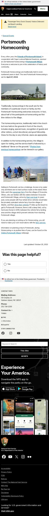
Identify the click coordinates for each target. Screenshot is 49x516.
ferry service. (41, 223)
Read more (12, 27)
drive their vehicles (21, 205)
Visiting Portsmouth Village (11, 233)
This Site (24, 351)
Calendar (23, 14)
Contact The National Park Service (14, 482)
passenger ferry (19, 192)
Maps (16, 14)
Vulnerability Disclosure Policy (12, 496)
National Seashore (19, 9)
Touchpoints (8, 281)
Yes (8, 264)
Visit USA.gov (7, 511)
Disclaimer (5, 493)
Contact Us (6, 310)
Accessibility (5, 468)
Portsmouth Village (34, 62)
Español (6, 325)
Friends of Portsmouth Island (29, 57)
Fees (30, 14)
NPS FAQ (4, 486)
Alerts (8, 14)
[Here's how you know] (24, 3)
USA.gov (4, 499)
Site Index (7, 321)
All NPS (24, 356)
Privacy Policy (6, 472)
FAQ (4, 317)
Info (2, 14)
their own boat (32, 197)
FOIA (3, 475)
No (8, 270)
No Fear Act (5, 489)
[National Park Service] (2, 9)
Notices (4, 479)
